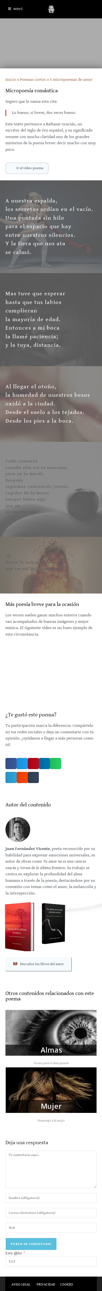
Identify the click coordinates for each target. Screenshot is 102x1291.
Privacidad (46, 1285)
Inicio (10, 79)
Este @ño (15, 1253)
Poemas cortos (33, 79)
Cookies (66, 1285)
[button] (11, 763)
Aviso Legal (20, 1285)
